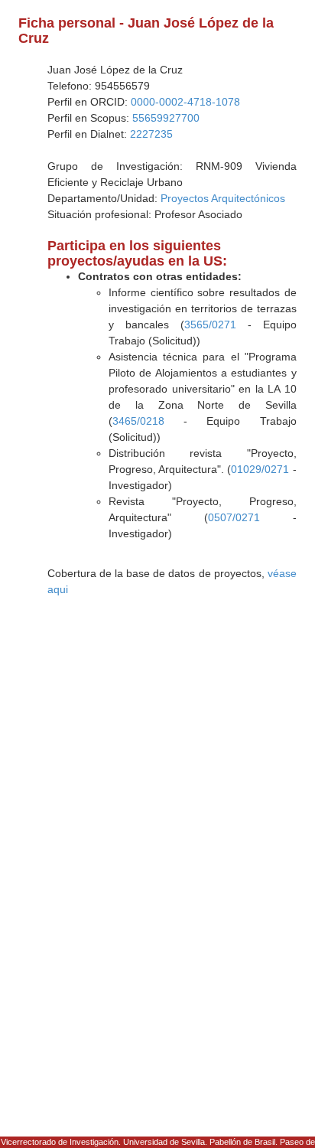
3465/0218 (138, 421)
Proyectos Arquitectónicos (223, 198)
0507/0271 (234, 517)
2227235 (151, 134)
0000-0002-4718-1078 (185, 102)
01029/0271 (260, 469)
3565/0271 (210, 324)
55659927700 (166, 118)
